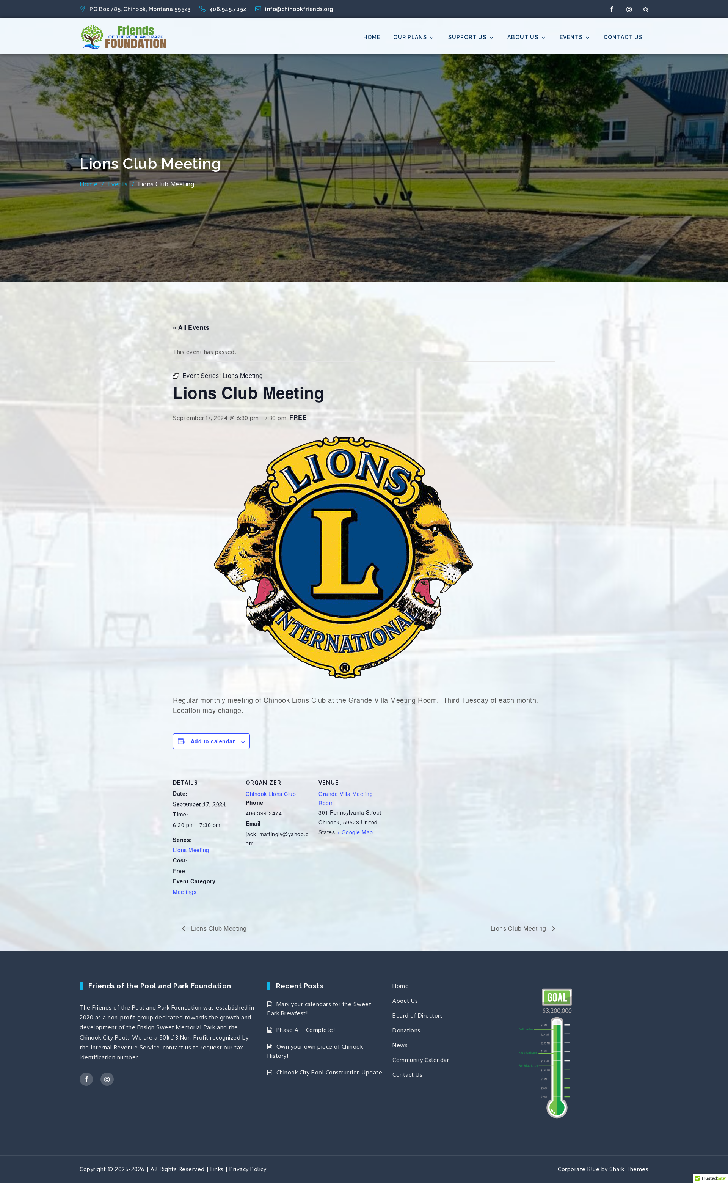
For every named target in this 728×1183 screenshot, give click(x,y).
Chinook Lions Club (271, 794)
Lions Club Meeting (218, 928)
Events (571, 37)
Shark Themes (628, 1169)
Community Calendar (420, 1059)
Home (371, 37)
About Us (522, 37)
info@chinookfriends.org (299, 9)
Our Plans (410, 37)
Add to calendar (213, 741)
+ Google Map (355, 832)
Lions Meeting (191, 850)
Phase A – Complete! (305, 1030)
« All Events (191, 327)
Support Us (467, 37)
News (400, 1045)
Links (217, 1169)
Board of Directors (417, 1015)
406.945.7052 (228, 9)
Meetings (184, 891)
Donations (406, 1030)
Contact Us (623, 37)
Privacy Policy (247, 1169)
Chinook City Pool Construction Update (329, 1072)
